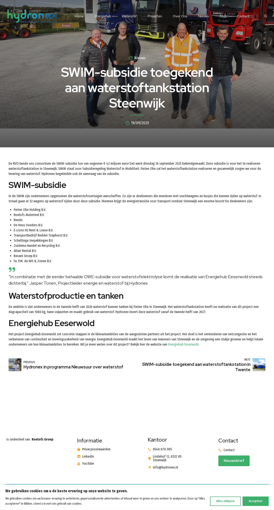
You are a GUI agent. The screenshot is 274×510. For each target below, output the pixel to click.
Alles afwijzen (225, 501)
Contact (243, 16)
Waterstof (129, 16)
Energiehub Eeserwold (183, 344)
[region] (137, 497)
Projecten (154, 16)
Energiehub (102, 16)
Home (79, 16)
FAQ (223, 16)
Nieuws (203, 16)
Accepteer (255, 501)
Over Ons (180, 16)
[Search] (266, 16)
